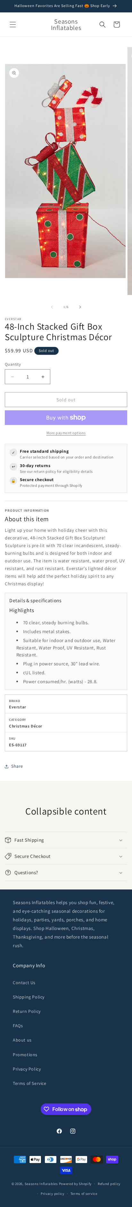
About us (22, 1040)
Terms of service (83, 1193)
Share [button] (17, 766)
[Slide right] (80, 307)
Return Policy (27, 1011)
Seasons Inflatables (41, 1183)
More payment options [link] (66, 432)
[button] (13, 25)
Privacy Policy (27, 1069)
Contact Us (24, 982)
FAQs (18, 1025)
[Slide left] (52, 307)
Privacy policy (52, 1193)
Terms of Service (29, 1083)
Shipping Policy (29, 997)
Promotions (25, 1054)
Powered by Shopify (75, 1183)
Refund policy (109, 1183)
